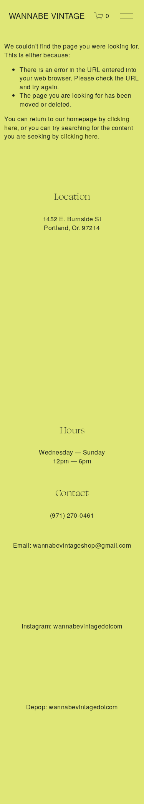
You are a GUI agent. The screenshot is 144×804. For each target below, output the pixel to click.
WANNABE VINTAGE (47, 15)
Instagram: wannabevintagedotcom (72, 626)
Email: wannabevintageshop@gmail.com (72, 545)
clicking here (79, 136)
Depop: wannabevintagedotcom (72, 707)
